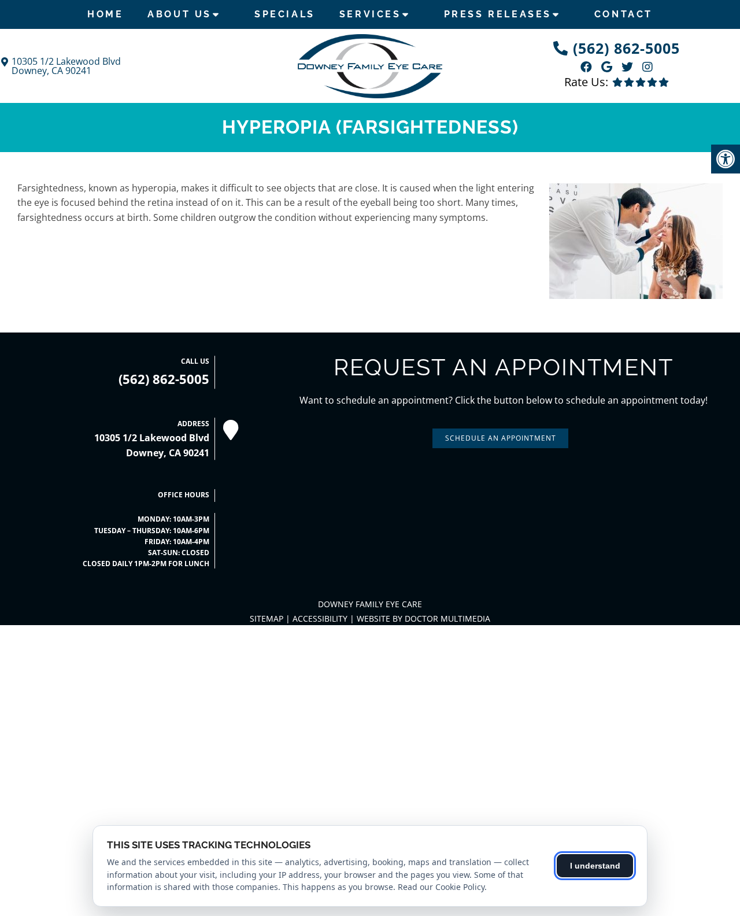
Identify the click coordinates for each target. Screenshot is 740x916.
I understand (595, 865)
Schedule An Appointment (500, 438)
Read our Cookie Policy (441, 886)
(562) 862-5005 (626, 48)
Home (105, 14)
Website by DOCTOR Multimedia (423, 618)
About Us (179, 14)
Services (370, 14)
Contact (623, 14)
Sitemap (266, 618)
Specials (284, 14)
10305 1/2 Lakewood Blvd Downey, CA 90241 (66, 66)
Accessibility (320, 618)
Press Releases (498, 14)
